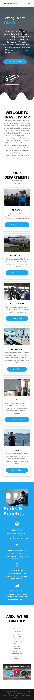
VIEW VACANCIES (15, 62)
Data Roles (17, 470)
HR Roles (17, 369)
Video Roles (17, 318)
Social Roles (17, 273)
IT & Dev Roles (17, 419)
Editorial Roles (17, 225)
